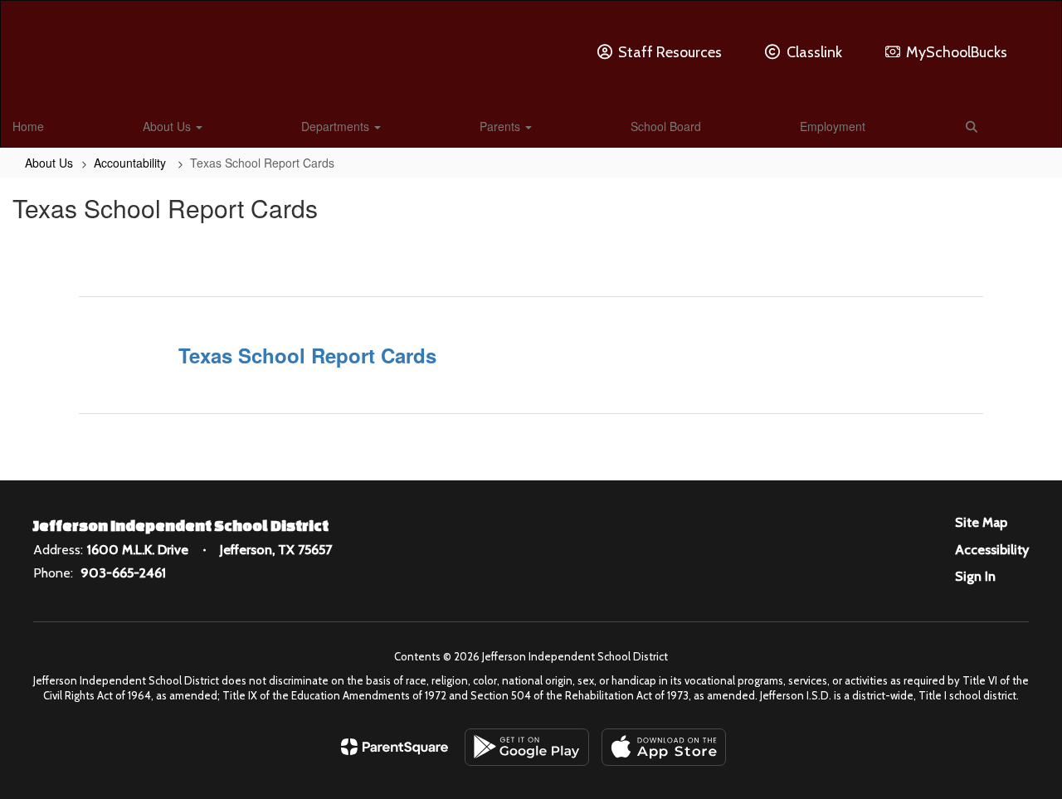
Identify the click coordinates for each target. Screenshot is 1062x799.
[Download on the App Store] (664, 747)
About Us (168, 126)
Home (28, 126)
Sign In (975, 576)
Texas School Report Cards (307, 355)
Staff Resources (670, 52)
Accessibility (992, 550)
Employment (832, 126)
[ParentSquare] (394, 746)
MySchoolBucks (956, 52)
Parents (502, 126)
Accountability (131, 162)
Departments (337, 126)
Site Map (981, 522)
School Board (666, 126)
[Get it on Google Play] (527, 747)
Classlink (814, 52)
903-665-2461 (123, 573)
